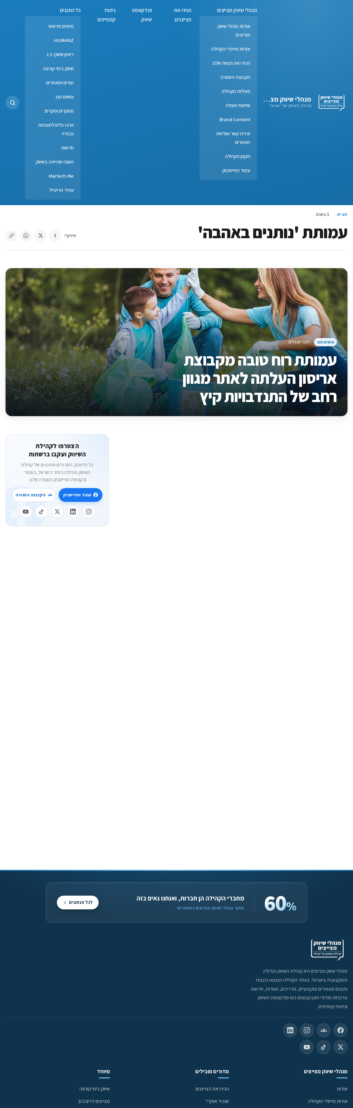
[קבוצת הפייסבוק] (324, 1030)
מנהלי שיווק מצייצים (284, 99)
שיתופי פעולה (237, 105)
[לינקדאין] (73, 511)
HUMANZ (64, 40)
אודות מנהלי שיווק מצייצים (234, 30)
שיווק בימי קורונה (58, 68)
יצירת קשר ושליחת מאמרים (233, 137)
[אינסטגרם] (88, 511)
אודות (342, 1088)
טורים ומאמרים (60, 82)
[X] (57, 511)
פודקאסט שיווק (142, 15)
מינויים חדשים (61, 26)
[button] (12, 102)
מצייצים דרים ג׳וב (94, 1101)
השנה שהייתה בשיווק (55, 161)
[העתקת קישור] (11, 236)
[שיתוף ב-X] (40, 236)
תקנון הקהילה (237, 156)
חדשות (67, 147)
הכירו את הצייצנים (182, 15)
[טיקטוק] (41, 511)
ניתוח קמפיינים (106, 15)
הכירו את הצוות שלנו (231, 63)
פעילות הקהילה (236, 91)
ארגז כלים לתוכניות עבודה (56, 129)
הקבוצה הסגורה (235, 77)
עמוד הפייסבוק (236, 170)
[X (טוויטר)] (340, 1047)
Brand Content (234, 119)
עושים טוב (64, 96)
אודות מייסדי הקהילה (230, 48)
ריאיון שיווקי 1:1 (60, 54)
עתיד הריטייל (61, 190)
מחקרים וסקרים (59, 110)
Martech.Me (61, 175)
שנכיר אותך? (217, 1101)
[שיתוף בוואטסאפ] (26, 236)
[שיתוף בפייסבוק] (55, 236)
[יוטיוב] (26, 511)
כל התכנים (70, 10)
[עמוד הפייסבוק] (340, 1030)
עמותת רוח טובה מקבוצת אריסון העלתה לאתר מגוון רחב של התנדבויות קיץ (259, 378)
